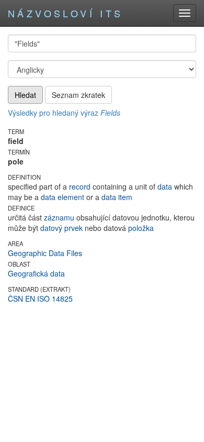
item (125, 197)
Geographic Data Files (45, 253)
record (79, 186)
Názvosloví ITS (65, 13)
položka (141, 228)
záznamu (59, 217)
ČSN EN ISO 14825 (40, 298)
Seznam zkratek (78, 95)
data (164, 186)
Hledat (25, 95)
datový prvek (61, 228)
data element (62, 197)
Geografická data (36, 273)
